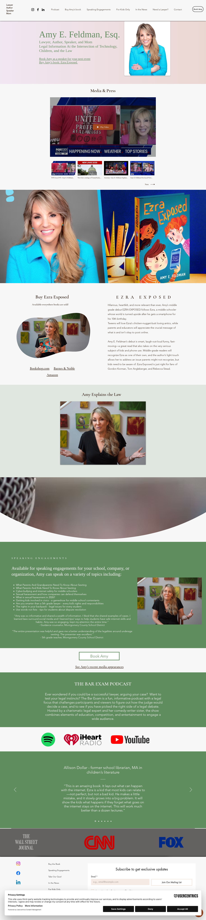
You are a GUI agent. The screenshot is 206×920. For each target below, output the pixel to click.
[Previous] (15, 789)
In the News (53, 883)
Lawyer (9, 5)
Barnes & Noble (64, 368)
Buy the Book (54, 864)
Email (94, 876)
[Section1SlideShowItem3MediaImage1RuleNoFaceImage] (107, 821)
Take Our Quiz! (55, 876)
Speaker (10, 10)
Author (9, 7)
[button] (86, 355)
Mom (8, 13)
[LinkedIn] (43, 10)
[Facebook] (38, 10)
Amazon (52, 375)
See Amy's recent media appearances (99, 667)
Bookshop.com (39, 368)
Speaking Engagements (55, 870)
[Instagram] (33, 10)
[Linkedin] (18, 882)
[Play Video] (64, 170)
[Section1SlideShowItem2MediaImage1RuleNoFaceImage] (104, 821)
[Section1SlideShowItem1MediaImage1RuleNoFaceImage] (98, 821)
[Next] (191, 789)
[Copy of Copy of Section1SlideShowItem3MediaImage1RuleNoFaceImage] (95, 821)
